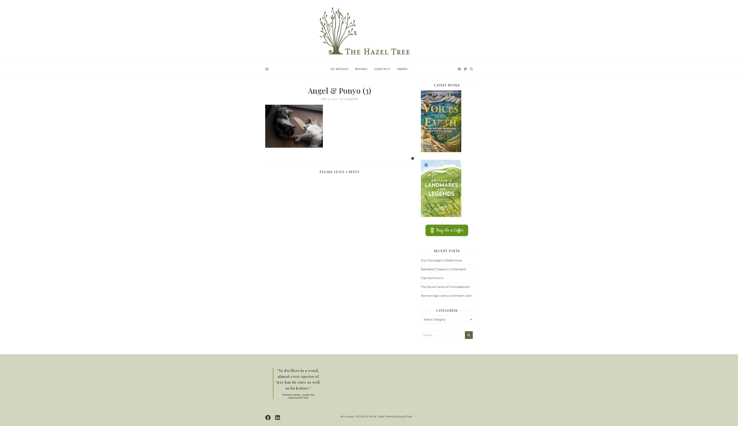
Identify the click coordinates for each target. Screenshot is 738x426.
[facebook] (459, 69)
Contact (382, 69)
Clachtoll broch (432, 278)
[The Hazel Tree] (369, 32)
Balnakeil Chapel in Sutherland (443, 269)
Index (402, 69)
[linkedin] (465, 69)
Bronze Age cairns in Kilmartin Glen (446, 295)
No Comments (348, 99)
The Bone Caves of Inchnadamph (445, 287)
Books (361, 69)
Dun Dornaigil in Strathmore (441, 260)
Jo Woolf (339, 69)
